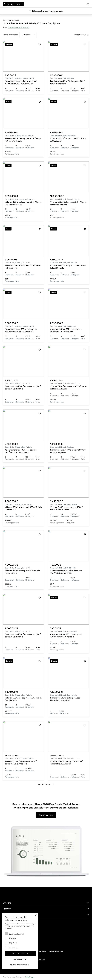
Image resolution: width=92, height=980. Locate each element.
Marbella (26, 27)
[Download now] (46, 852)
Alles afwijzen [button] (20, 959)
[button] (40, 56)
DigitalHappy (29, 977)
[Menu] (87, 4)
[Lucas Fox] (13, 4)
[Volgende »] (88, 34)
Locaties (7, 909)
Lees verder (9, 929)
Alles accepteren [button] (20, 953)
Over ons (7, 903)
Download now (46, 815)
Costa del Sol (18, 27)
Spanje (10, 27)
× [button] (36, 915)
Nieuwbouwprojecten (13, 914)
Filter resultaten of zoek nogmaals (47, 11)
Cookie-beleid (40, 951)
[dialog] (20, 941)
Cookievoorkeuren (55, 951)
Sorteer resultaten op (10, 35)
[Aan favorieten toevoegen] (40, 45)
